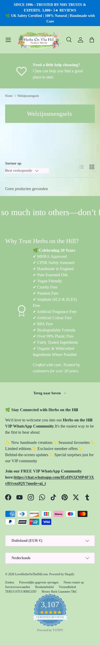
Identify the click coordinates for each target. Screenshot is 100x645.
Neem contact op (74, 582)
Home (9, 95)
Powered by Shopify (61, 574)
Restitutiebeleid (44, 587)
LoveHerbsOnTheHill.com (31, 574)
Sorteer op (13, 163)
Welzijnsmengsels (28, 95)
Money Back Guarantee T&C (59, 591)
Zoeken (9, 582)
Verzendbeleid (67, 587)
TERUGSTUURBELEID (20, 591)
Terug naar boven (47, 393)
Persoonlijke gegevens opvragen (38, 582)
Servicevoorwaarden (17, 587)
